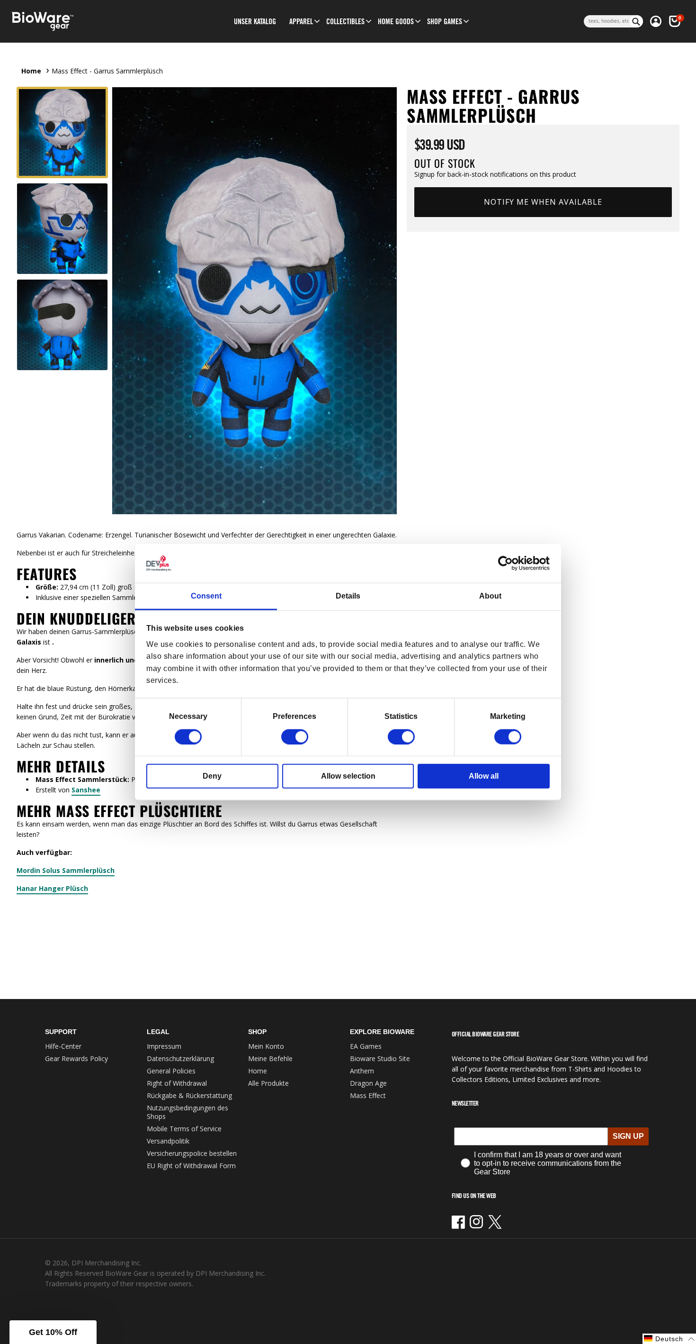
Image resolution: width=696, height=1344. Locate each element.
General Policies (171, 1070)
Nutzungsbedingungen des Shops (187, 1112)
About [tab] (490, 596)
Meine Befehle (270, 1058)
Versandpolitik (168, 1140)
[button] (301, 21)
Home (31, 70)
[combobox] (607, 21)
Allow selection (348, 776)
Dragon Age (368, 1083)
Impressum (164, 1046)
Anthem (362, 1070)
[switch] (294, 736)
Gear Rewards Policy (76, 1058)
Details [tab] (348, 596)
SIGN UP (628, 1136)
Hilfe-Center (63, 1046)
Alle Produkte (268, 1083)
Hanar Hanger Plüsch (52, 888)
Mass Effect (368, 1095)
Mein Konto (266, 1046)
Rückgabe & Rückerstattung (189, 1095)
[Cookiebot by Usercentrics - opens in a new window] (508, 563)
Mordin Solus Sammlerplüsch (66, 870)
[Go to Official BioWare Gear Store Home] (86, 21)
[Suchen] (636, 21)
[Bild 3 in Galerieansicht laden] (62, 325)
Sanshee (85, 789)
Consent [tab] (206, 596)
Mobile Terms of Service (184, 1128)
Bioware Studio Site (380, 1058)
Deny (212, 776)
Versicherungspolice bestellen (192, 1153)
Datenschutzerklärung (180, 1058)
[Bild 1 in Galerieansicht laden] (62, 132)
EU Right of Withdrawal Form (191, 1165)
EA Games (366, 1046)
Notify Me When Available (543, 202)
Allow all (484, 776)
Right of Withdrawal (177, 1083)
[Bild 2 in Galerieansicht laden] (62, 228)
